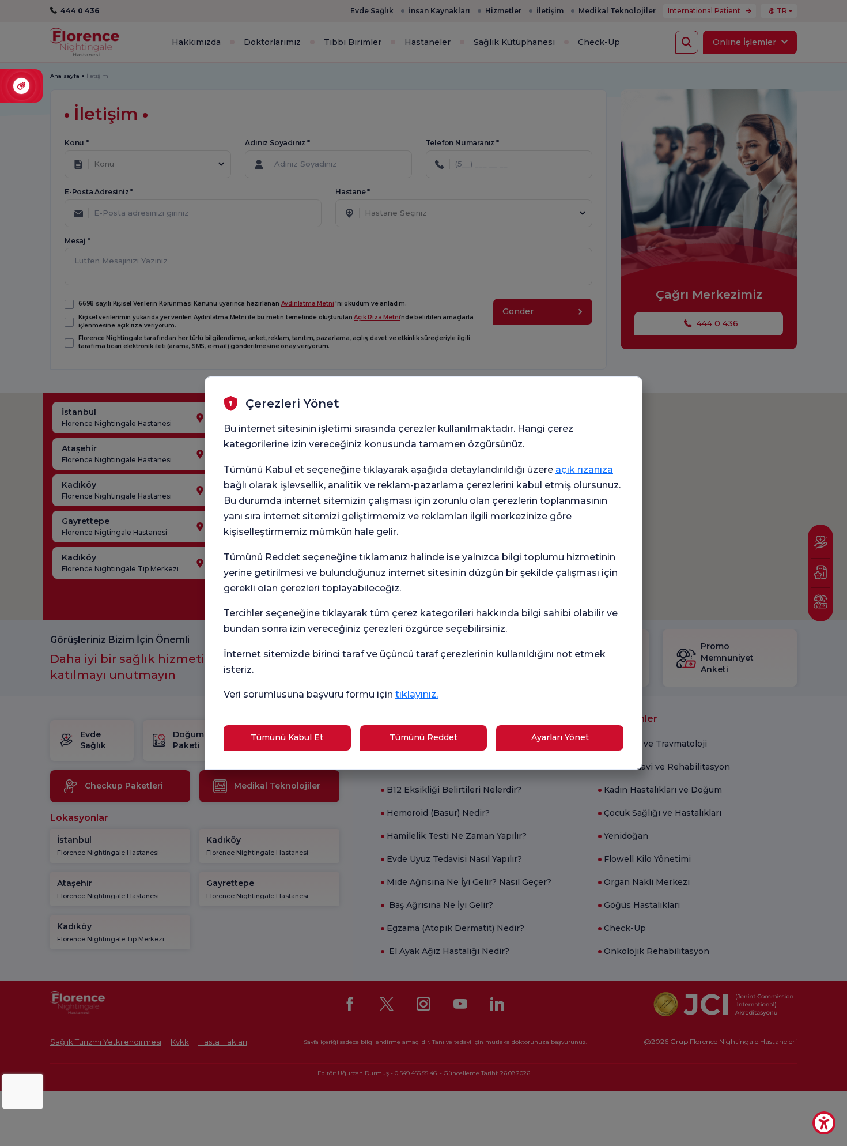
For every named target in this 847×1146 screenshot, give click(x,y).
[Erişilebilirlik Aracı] (823, 1122)
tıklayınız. (416, 694)
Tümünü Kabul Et (287, 737)
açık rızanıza (584, 469)
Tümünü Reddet (423, 737)
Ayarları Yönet (560, 737)
